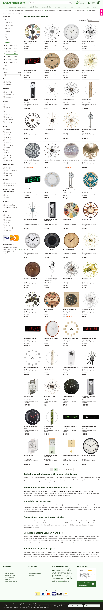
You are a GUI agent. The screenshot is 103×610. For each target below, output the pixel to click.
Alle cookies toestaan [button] (92, 606)
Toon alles (69, 470)
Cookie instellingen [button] (75, 606)
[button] (91, 2)
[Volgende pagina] (62, 469)
